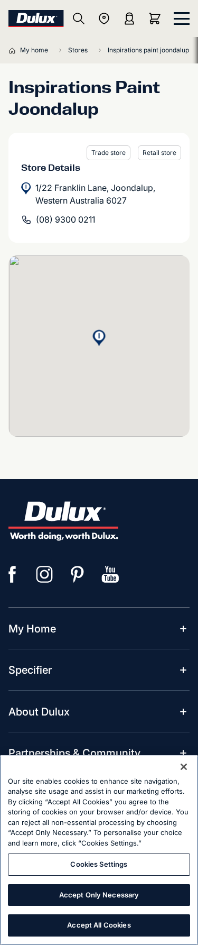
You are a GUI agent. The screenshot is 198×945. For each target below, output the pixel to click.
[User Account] (129, 18)
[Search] (78, 18)
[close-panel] (182, 18)
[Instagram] (45, 574)
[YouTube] (110, 574)
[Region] (104, 18)
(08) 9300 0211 (65, 219)
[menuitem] (32, 629)
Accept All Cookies (98, 925)
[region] (99, 850)
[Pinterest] (77, 574)
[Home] (14, 50)
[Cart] (156, 18)
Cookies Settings (98, 864)
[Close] (183, 766)
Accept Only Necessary (99, 895)
